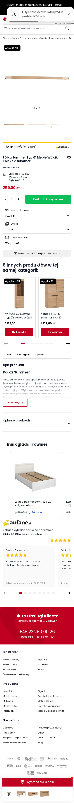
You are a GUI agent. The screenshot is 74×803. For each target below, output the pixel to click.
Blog (40, 742)
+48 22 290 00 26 (37, 632)
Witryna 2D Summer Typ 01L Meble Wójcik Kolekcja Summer (18, 317)
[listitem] (35, 485)
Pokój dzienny (11, 659)
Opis (8, 354)
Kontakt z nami (46, 737)
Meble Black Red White (51, 711)
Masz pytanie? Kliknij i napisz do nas (39, 253)
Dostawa (8, 727)
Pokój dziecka (11, 664)
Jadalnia (43, 664)
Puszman (8, 711)
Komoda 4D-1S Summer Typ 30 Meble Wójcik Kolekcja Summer (52, 319)
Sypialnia (43, 659)
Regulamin (9, 732)
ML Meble (8, 701)
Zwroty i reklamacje (14, 742)
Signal (41, 691)
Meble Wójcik (45, 701)
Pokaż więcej (15, 402)
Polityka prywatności (50, 727)
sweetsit (8, 691)
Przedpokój (9, 669)
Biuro (41, 669)
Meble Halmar (11, 696)
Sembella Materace (49, 696)
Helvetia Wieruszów (49, 706)
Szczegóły (23, 354)
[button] (6, 485)
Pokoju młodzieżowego (17, 674)
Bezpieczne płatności (15, 737)
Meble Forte (10, 706)
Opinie (39, 354)
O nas (41, 732)
